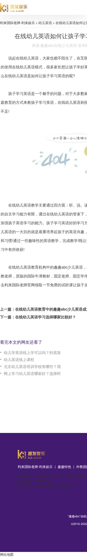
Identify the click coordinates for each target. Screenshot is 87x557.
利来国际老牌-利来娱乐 (17, 22)
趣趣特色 (64, 466)
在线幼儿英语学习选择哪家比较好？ (45, 317)
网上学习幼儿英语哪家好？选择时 (32, 373)
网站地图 (7, 554)
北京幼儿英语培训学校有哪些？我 (32, 366)
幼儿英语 (45, 22)
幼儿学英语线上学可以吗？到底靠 (32, 352)
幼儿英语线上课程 (19, 359)
